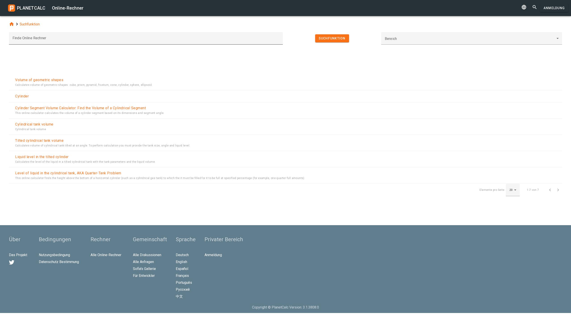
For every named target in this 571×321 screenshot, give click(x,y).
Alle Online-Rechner (106, 255)
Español (182, 269)
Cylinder (22, 96)
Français (182, 276)
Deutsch (182, 255)
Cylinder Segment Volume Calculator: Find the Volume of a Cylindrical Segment (80, 108)
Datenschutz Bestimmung (59, 262)
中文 (179, 296)
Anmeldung (554, 8)
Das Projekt (18, 255)
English (181, 262)
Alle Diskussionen (147, 255)
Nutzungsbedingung (54, 255)
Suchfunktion (30, 24)
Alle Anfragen (143, 262)
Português (184, 282)
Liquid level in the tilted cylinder (42, 157)
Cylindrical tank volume (34, 124)
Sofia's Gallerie (144, 269)
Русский (183, 289)
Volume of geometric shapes (39, 80)
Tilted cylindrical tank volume (39, 140)
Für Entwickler (144, 276)
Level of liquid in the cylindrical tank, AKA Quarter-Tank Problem (68, 173)
